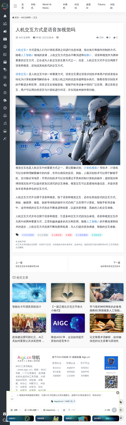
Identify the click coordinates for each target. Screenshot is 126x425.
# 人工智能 (43, 235)
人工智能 (26, 55)
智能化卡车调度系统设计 (26, 306)
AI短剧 (112, 6)
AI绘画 (32, 379)
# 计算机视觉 (82, 235)
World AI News (46, 6)
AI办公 (23, 383)
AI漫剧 (32, 390)
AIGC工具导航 (110, 244)
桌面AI (88, 6)
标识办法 (57, 368)
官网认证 (70, 363)
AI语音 (23, 386)
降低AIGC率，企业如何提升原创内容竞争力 (67, 338)
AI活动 (76, 6)
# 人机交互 (57, 235)
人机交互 (21, 49)
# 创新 (69, 235)
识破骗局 (57, 375)
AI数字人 (33, 383)
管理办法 (56, 363)
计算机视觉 (90, 167)
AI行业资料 (26, 17)
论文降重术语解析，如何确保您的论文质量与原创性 (105, 338)
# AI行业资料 (28, 235)
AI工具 (18, 244)
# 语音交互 (97, 235)
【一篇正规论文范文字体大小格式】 (67, 308)
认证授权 (71, 375)
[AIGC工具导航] (29, 359)
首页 (22, 6)
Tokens (101, 4)
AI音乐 (32, 386)
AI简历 (23, 390)
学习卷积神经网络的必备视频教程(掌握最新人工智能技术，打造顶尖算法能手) (106, 308)
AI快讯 (33, 6)
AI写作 (23, 379)
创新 (86, 55)
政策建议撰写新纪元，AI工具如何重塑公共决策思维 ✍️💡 (28, 339)
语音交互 (21, 74)
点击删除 (19, 247)
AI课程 (65, 6)
